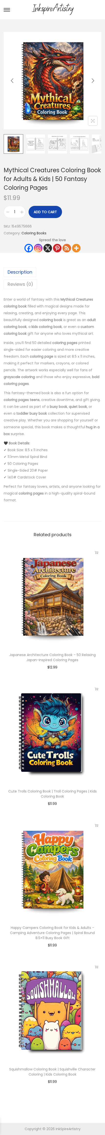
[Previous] (12, 81)
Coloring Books (33, 233)
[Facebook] (28, 248)
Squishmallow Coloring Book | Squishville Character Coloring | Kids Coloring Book (52, 1072)
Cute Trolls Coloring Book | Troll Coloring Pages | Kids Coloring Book (52, 794)
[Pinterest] (57, 248)
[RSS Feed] (67, 248)
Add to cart (45, 212)
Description (20, 272)
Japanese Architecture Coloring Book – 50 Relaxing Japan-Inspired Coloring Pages (52, 657)
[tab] (52, 272)
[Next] (93, 81)
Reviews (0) (20, 284)
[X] (47, 248)
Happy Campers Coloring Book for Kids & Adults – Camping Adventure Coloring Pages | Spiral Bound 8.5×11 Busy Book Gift (52, 932)
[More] (76, 248)
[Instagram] (38, 248)
